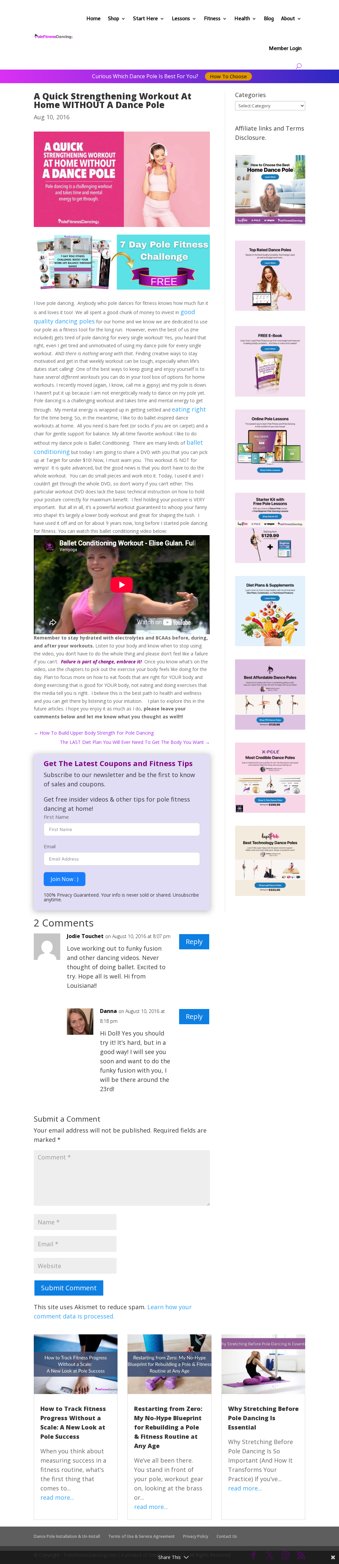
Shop (113, 18)
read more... (57, 1497)
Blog (269, 18)
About (288, 18)
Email (50, 846)
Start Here (145, 18)
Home (93, 18)
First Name (56, 816)
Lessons (181, 18)
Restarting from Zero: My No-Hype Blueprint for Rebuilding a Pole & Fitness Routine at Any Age (168, 1427)
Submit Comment (69, 1287)
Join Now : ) (64, 879)
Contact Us (227, 1536)
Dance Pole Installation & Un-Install (67, 1536)
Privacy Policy (195, 1536)
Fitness (212, 18)
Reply (194, 941)
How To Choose (228, 76)
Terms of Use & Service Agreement (141, 1536)
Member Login (285, 48)
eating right (189, 409)
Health (242, 18)
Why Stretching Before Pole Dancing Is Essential (263, 1418)
